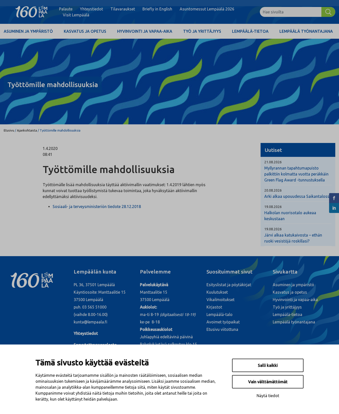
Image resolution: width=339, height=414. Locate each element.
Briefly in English (157, 9)
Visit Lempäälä (76, 15)
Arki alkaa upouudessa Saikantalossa (298, 196)
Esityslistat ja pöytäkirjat (228, 284)
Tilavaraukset (122, 9)
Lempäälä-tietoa (250, 31)
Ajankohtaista (27, 130)
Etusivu (9, 130)
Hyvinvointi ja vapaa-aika (144, 31)
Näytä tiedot (268, 395)
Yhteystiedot (91, 9)
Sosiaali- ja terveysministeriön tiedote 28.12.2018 (97, 206)
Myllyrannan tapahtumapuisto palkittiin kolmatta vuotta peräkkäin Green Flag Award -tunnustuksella (296, 174)
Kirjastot (214, 307)
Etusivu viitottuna (222, 329)
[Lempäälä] (31, 12)
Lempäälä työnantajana (306, 31)
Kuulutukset (217, 292)
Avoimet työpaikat (223, 322)
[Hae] (328, 12)
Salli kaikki (268, 365)
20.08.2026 (273, 190)
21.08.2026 (273, 162)
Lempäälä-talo (219, 314)
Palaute (65, 9)
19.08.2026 (273, 207)
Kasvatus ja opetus (85, 31)
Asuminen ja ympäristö (28, 31)
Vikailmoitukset (220, 299)
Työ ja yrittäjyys (202, 31)
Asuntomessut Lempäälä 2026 (207, 9)
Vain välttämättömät (268, 382)
